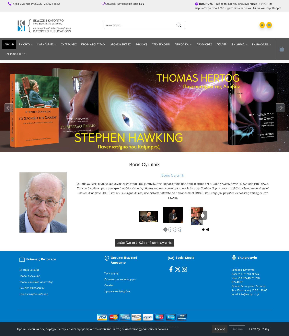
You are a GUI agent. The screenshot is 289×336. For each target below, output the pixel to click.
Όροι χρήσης (111, 273)
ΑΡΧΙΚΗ (9, 44)
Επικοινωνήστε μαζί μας (33, 294)
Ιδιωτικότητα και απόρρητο (119, 279)
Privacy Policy (259, 329)
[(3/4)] (197, 216)
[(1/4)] (148, 216)
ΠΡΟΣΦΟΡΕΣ (204, 44)
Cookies (109, 285)
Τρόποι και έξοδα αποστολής (36, 282)
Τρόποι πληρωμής (29, 275)
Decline (237, 329)
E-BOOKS (141, 44)
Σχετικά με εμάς (29, 269)
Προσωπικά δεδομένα (117, 291)
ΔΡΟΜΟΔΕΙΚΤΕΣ (120, 44)
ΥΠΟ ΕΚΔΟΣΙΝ (161, 44)
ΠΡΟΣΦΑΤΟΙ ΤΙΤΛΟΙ (93, 44)
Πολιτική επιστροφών (31, 287)
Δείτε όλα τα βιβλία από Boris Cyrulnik (144, 243)
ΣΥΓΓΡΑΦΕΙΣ (69, 44)
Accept (219, 329)
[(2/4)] (173, 215)
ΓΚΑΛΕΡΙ (221, 44)
